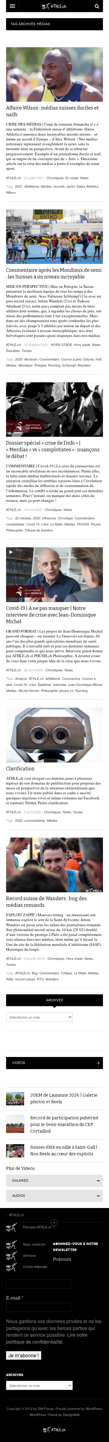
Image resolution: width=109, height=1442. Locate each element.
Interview (59, 684)
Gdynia (88, 359)
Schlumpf (69, 365)
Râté (9, 978)
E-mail (14, 1298)
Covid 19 (32, 524)
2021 (18, 186)
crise (44, 524)
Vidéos (18, 1063)
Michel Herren (28, 690)
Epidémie (44, 684)
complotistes (15, 524)
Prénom (62, 1259)
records (59, 186)
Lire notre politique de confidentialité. (47, 1338)
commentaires (34, 820)
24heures (49, 517)
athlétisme (31, 186)
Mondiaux (25, 365)
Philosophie (49, 690)
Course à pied (71, 359)
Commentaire (49, 359)
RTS (40, 978)
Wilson (11, 192)
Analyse (21, 678)
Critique (66, 972)
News (84, 177)
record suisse (25, 978)
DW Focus (54, 6)
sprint (71, 186)
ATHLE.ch (13, 177)
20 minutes (23, 517)
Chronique (65, 517)
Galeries (20, 1181)
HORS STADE (61, 344)
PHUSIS (83, 524)
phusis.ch (66, 690)
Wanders (84, 365)
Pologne (40, 365)
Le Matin (56, 524)
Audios (18, 1196)
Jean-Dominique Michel (85, 684)
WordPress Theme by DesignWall (54, 1414)
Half (98, 359)
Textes (27, 350)
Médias (46, 186)
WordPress (94, 1408)
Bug (35, 972)
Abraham (31, 359)
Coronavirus (71, 678)
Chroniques (55, 177)
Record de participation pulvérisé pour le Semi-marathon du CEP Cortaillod (64, 1124)
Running (54, 365)
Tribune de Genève (39, 530)
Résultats (13, 350)
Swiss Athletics (88, 186)
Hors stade (82, 344)
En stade (71, 177)
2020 (18, 359)
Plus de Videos (20, 1168)
